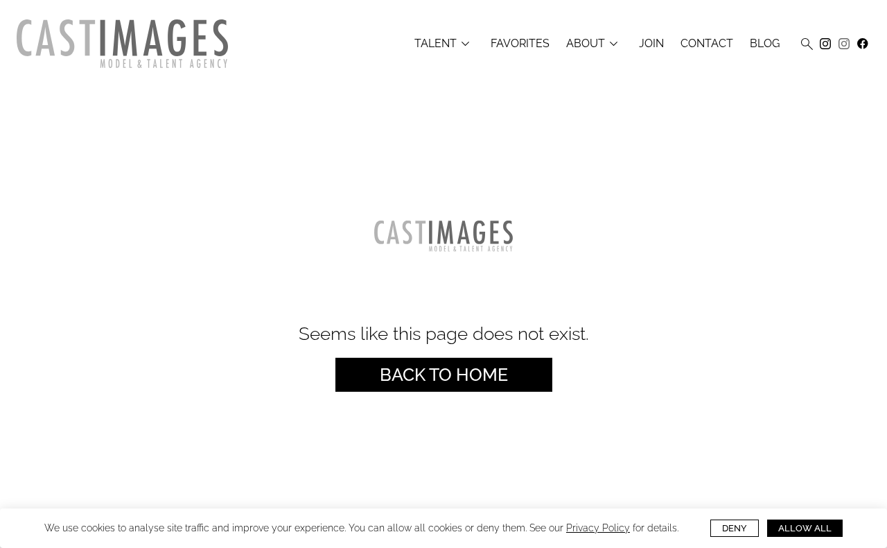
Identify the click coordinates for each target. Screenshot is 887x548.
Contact (706, 43)
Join (651, 43)
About (594, 44)
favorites (520, 43)
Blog (765, 43)
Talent (444, 44)
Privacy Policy (598, 527)
